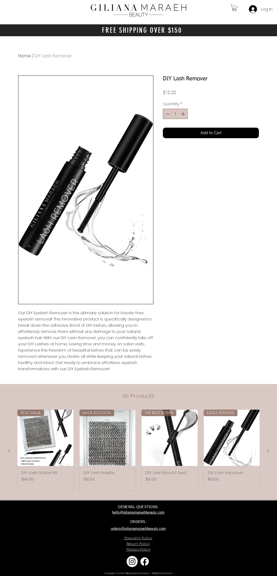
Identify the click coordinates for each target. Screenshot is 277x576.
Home (24, 56)
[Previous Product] (9, 450)
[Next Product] (268, 450)
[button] (234, 8)
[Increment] (183, 114)
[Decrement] (167, 114)
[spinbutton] (175, 114)
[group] (138, 450)
